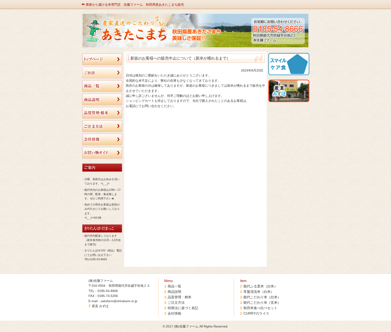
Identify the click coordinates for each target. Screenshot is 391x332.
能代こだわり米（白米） (262, 297)
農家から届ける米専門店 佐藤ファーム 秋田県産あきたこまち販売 (135, 4)
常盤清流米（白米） (258, 292)
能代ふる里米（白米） (260, 286)
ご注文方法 (176, 302)
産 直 (279, 91)
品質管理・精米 (179, 297)
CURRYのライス (256, 313)
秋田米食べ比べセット (260, 308)
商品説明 (174, 292)
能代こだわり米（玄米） (262, 302)
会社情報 (174, 313)
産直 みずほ (100, 306)
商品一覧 (174, 286)
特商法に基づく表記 (183, 308)
